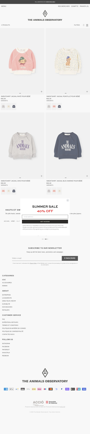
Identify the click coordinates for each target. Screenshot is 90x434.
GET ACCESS (45, 221)
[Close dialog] (68, 200)
